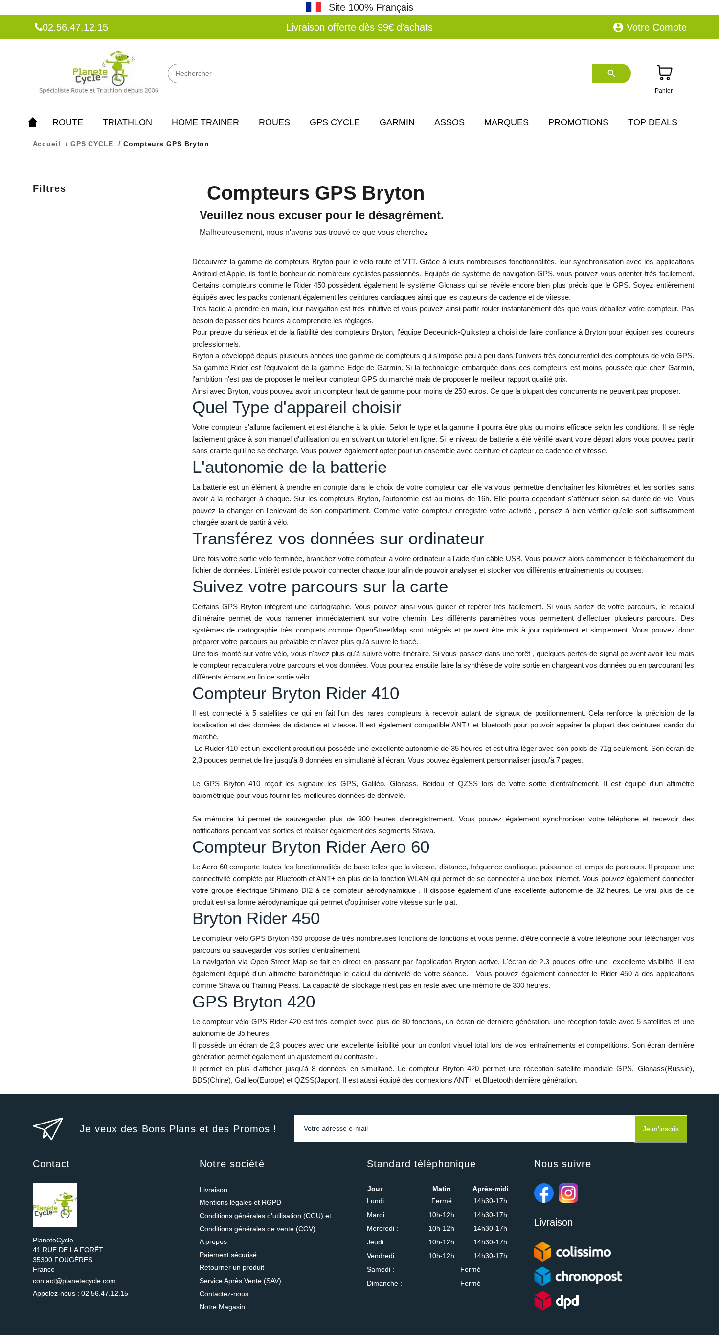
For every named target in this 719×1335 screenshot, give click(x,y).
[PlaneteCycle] (100, 74)
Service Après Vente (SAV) (240, 1281)
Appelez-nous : (80, 1293)
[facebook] (544, 1193)
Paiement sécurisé (228, 1255)
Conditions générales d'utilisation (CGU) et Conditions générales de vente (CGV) (265, 1222)
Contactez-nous (224, 1294)
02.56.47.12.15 (75, 27)
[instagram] (568, 1193)
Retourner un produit (232, 1267)
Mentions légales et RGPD (240, 1202)
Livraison (213, 1190)
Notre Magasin (222, 1307)
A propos (213, 1241)
